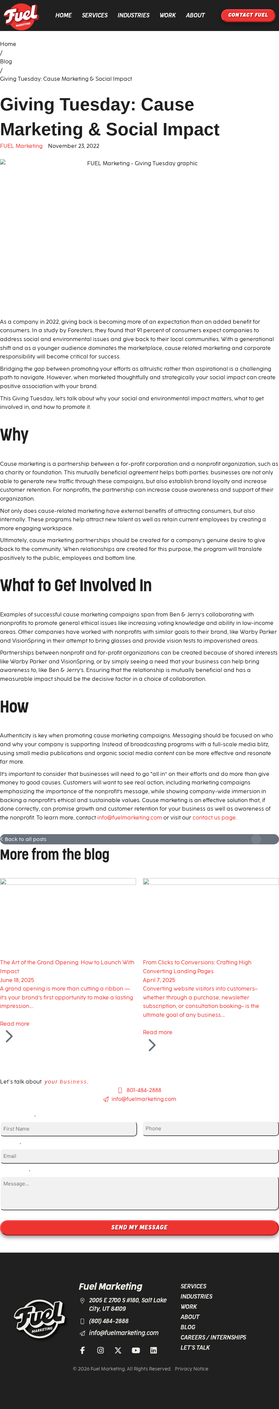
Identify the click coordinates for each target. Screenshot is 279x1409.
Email (12, 1144)
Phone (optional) (168, 1116)
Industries (133, 15)
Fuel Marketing (110, 1287)
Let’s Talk (195, 1348)
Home (63, 15)
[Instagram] (100, 1350)
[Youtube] (136, 1350)
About (195, 15)
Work (168, 15)
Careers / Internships (213, 1338)
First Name (19, 1116)
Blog (6, 61)
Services (95, 15)
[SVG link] (21, 16)
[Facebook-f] (82, 1350)
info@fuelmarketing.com (129, 817)
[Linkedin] (153, 1350)
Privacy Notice (191, 1369)
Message (17, 1171)
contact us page (214, 817)
